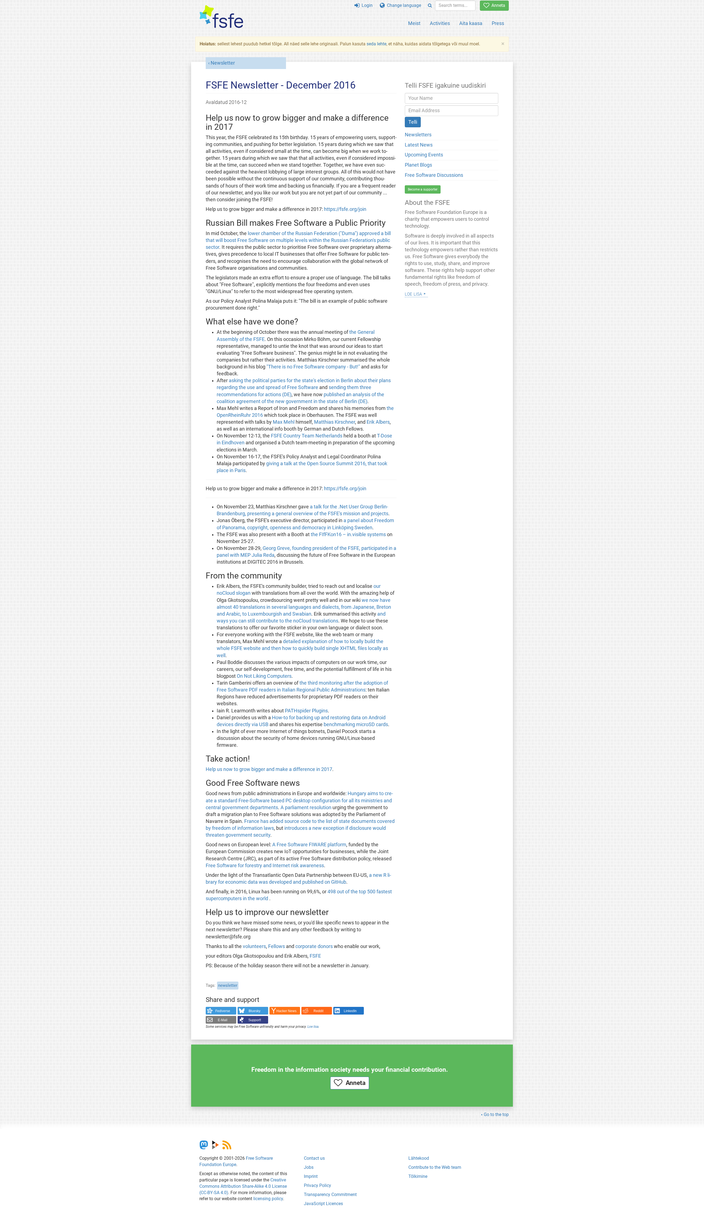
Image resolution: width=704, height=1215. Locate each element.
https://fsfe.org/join (345, 209)
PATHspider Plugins (306, 710)
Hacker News (286, 1011)
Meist (414, 23)
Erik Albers (378, 422)
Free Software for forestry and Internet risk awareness (265, 865)
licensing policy (268, 1198)
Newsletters (418, 134)
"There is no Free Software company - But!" (313, 367)
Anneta (497, 5)
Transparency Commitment (330, 1194)
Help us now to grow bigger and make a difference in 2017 (269, 769)
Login (366, 5)
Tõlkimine (417, 1176)
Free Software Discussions (434, 175)
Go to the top (496, 1114)
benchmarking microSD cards (356, 724)
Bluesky (254, 1011)
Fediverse (222, 1011)
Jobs (309, 1167)
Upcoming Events (424, 155)
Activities (440, 23)
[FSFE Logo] (221, 17)
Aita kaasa (470, 23)
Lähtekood (418, 1158)
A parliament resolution (305, 807)
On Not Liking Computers (264, 676)
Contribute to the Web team (434, 1167)
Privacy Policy (317, 1185)
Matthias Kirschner (334, 422)
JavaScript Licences (323, 1203)
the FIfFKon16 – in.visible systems (349, 534)
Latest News (419, 145)
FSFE (315, 956)
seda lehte (376, 43)
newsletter (227, 985)
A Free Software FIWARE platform (309, 844)
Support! (254, 1020)
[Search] (430, 5)
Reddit (318, 1011)
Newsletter (223, 63)
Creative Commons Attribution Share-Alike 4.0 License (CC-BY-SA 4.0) (243, 1186)
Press (498, 23)
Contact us (314, 1158)
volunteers (254, 946)
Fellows (276, 946)
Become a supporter (423, 189)
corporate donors (314, 946)
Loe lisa (312, 1027)
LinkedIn (350, 1011)
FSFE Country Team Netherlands (307, 436)
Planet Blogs (418, 165)
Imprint (311, 1176)
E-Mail (222, 1020)
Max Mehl (284, 422)
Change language (403, 5)
